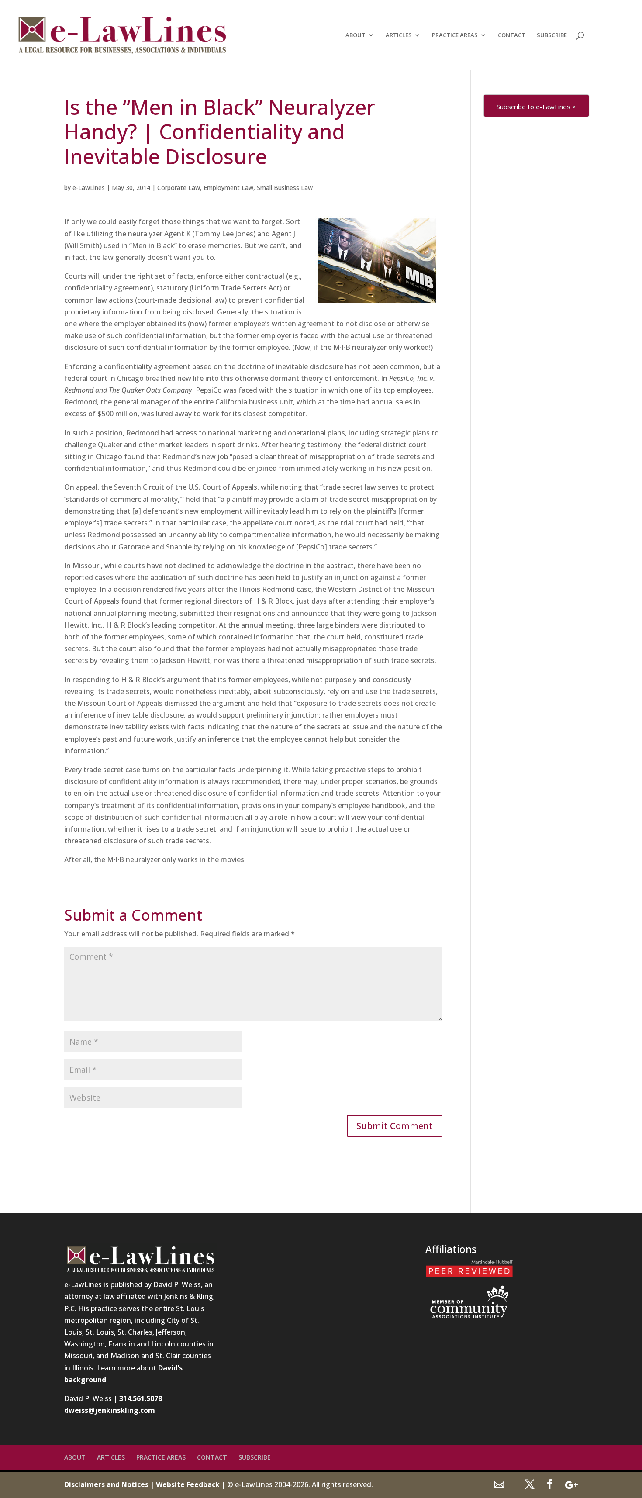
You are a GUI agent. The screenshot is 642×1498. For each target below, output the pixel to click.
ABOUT (355, 35)
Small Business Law (285, 187)
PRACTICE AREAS (455, 35)
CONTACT (511, 35)
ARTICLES (399, 35)
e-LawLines (88, 187)
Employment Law (228, 187)
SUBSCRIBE (552, 35)
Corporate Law (178, 187)
